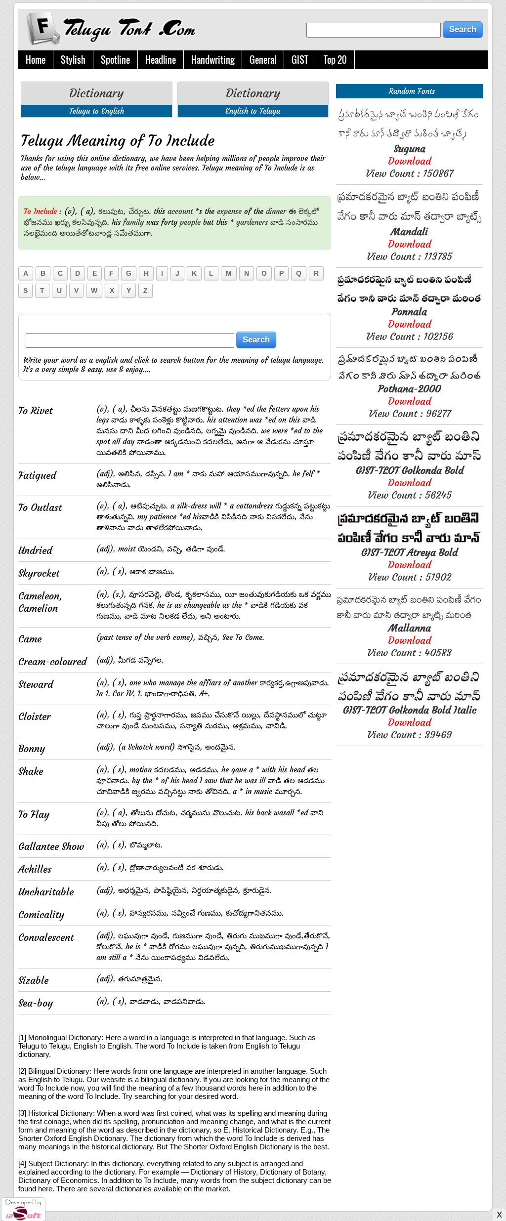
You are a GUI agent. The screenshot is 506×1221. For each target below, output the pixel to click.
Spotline (115, 59)
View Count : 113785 (409, 243)
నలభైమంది (40, 233)
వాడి (277, 222)
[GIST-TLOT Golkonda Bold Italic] (409, 701)
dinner (276, 211)
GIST (300, 59)
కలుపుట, (112, 211)
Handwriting (212, 59)
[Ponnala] (409, 302)
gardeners (252, 222)
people (190, 222)
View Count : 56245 (410, 482)
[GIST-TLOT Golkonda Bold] (409, 461)
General (263, 59)
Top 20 (335, 59)
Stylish (73, 59)
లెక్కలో (308, 211)
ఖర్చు (62, 222)
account (180, 211)
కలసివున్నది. (90, 222)
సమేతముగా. (133, 233)
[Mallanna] (409, 619)
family (133, 222)
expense (229, 211)
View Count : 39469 (409, 722)
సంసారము (302, 222)
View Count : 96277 (410, 401)
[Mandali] (409, 222)
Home (35, 59)
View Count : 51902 (409, 564)
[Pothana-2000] (409, 379)
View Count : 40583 (409, 640)
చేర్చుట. (139, 211)
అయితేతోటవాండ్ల (86, 233)
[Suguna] (409, 139)
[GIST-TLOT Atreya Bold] (409, 543)
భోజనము (38, 222)
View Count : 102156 (409, 323)
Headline (160, 59)
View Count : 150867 (409, 160)
